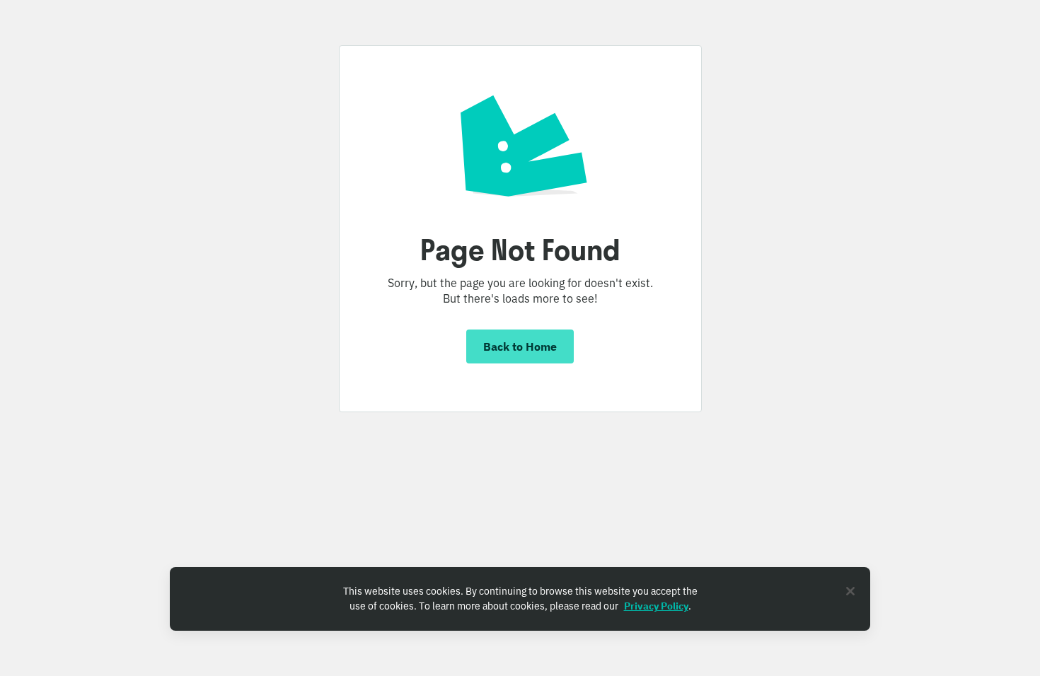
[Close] (850, 591)
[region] (520, 599)
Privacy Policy (656, 606)
